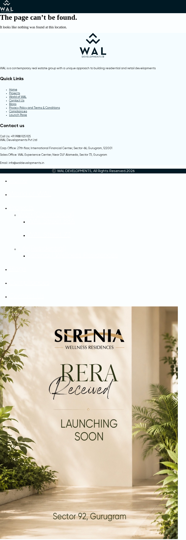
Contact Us (16, 100)
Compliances (18, 111)
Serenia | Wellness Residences (72, 255)
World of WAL (18, 97)
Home (13, 89)
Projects (14, 93)
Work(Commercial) (46, 214)
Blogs (12, 104)
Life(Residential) (42, 248)
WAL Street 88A (51, 221)
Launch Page (18, 115)
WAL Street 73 (49, 235)
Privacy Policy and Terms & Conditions (34, 107)
